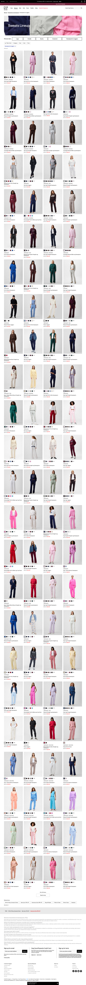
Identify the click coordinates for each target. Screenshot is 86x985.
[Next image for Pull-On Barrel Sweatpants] (61, 63)
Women (16, 8)
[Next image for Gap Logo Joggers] (41, 167)
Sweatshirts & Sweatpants (13, 12)
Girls (24, 8)
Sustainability (47, 979)
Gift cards (5, 971)
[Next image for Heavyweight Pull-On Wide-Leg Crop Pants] (41, 202)
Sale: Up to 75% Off (25, 902)
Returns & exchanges (8, 968)
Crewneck (54, 39)
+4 (34, 181)
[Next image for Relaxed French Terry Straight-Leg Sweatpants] (21, 167)
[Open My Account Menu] (81, 1)
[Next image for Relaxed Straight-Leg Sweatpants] (21, 98)
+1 (33, 77)
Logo (17, 39)
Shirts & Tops (66, 902)
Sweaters (73, 902)
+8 (53, 77)
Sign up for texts (75, 968)
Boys (27, 8)
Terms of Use (42, 979)
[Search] (81, 8)
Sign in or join (55, 1)
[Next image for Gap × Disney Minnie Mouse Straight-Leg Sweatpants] (21, 377)
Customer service (7, 965)
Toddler (32, 8)
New (12, 8)
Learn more (39, 954)
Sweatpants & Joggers (72, 39)
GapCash (5, 976)
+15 (14, 77)
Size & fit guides (7, 973)
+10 (14, 111)
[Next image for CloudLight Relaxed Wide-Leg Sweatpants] (41, 98)
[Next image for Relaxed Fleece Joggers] (21, 307)
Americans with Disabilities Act (9, 980)
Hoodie (29, 39)
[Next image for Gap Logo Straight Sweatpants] (21, 63)
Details (60, 1)
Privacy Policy (14, 979)
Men (20, 8)
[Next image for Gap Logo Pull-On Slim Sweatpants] (41, 63)
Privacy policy (7, 957)
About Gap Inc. (53, 979)
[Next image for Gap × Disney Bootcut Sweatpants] (80, 552)
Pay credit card (30, 965)
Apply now (33, 954)
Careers (55, 965)
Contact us (74, 965)
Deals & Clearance (43, 8)
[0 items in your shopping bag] (84, 1)
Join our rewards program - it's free (34, 971)
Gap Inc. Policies (35, 980)
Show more (6, 905)
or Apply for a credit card (32, 973)
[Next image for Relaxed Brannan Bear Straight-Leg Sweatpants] (21, 341)
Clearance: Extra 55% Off (37, 902)
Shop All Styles (48, 902)
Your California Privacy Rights (34, 979)
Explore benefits (31, 968)
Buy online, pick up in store (8, 974)
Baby (36, 8)
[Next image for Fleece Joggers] (61, 307)
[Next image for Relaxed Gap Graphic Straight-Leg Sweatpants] (41, 236)
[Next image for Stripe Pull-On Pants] (80, 729)
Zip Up (41, 39)
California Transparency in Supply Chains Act (24, 980)
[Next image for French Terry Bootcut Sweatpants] (80, 764)
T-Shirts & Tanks (57, 902)
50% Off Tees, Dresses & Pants (11, 902)
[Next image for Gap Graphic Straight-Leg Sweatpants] (80, 98)
